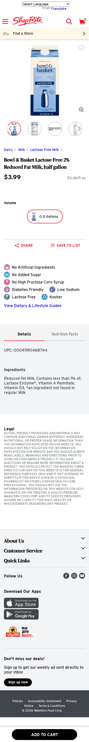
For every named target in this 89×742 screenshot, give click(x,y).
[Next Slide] (79, 129)
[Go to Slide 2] (34, 129)
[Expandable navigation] (5, 21)
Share (27, 245)
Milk (21, 150)
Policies (17, 701)
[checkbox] (81, 47)
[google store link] (21, 618)
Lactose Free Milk (44, 150)
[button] (69, 21)
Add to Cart (44, 734)
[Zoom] (81, 109)
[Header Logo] (26, 21)
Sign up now (18, 682)
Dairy (8, 150)
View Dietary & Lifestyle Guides (33, 305)
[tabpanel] (44, 368)
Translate (59, 9)
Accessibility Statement (44, 701)
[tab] (24, 334)
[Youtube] (82, 577)
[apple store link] (21, 606)
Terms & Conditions (51, 706)
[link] (65, 245)
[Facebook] (66, 577)
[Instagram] (74, 577)
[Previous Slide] (10, 129)
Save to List (68, 245)
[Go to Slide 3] (55, 129)
